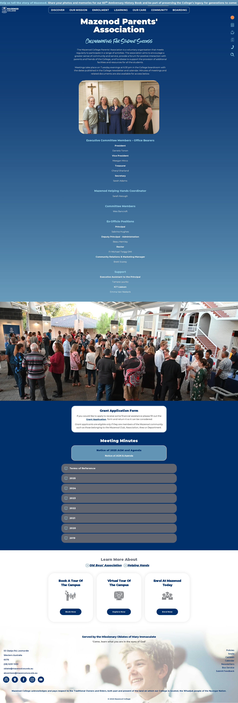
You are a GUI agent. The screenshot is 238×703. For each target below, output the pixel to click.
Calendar (232, 26)
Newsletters (232, 41)
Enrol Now (167, 612)
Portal (232, 19)
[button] (119, 468)
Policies (230, 650)
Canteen (232, 33)
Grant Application (96, 419)
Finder (232, 56)
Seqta (231, 654)
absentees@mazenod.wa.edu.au (20, 673)
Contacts (232, 48)
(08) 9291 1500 (11, 664)
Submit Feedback (225, 671)
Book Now (70, 612)
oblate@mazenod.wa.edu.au (18, 668)
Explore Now (119, 612)
